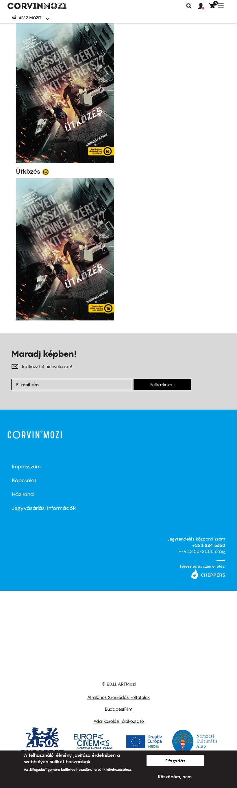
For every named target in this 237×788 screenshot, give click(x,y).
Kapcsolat (24, 480)
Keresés (189, 6)
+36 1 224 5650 (208, 545)
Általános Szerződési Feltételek (118, 697)
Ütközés (28, 171)
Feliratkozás (162, 384)
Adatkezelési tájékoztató (118, 721)
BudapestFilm (118, 709)
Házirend (23, 494)
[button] (203, 6)
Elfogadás (175, 760)
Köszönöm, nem (175, 776)
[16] (45, 172)
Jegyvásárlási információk (44, 508)
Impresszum (26, 467)
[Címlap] (37, 6)
